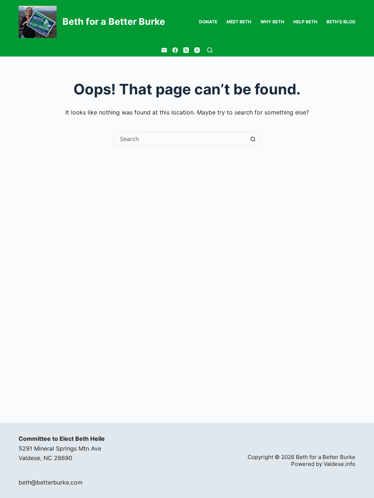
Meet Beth (238, 21)
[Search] (210, 50)
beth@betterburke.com (51, 482)
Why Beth (272, 21)
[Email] (164, 50)
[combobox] (180, 139)
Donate (208, 21)
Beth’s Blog (341, 21)
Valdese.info (339, 463)
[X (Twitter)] (186, 50)
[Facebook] (175, 50)
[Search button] (253, 139)
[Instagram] (197, 50)
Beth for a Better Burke (113, 21)
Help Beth (305, 21)
